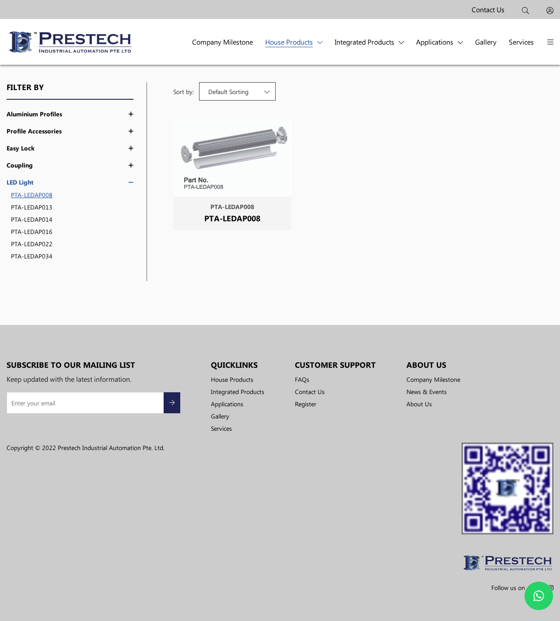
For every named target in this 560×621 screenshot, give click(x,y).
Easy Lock (21, 148)
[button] (550, 41)
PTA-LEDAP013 (31, 207)
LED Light (20, 182)
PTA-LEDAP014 (31, 219)
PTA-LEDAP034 (31, 256)
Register (305, 404)
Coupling (20, 165)
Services (521, 41)
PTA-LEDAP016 (31, 231)
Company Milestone (222, 41)
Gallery (486, 41)
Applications (434, 41)
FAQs (302, 379)
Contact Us (488, 9)
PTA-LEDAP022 (31, 244)
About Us (419, 404)
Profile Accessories (34, 131)
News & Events (426, 391)
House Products (289, 41)
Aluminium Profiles (34, 114)
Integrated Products (364, 41)
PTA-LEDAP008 (31, 195)
